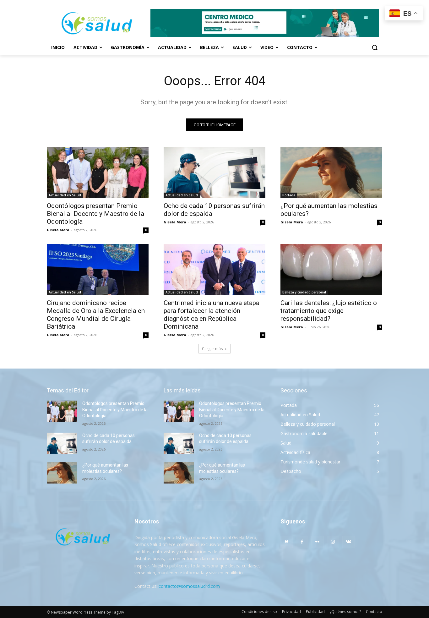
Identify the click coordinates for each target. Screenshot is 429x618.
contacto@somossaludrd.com (189, 586)
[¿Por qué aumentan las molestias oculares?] (331, 172)
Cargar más (212, 348)
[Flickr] (317, 542)
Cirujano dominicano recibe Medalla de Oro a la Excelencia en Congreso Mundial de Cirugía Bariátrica (96, 314)
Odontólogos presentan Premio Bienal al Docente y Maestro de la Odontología (95, 213)
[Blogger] (286, 542)
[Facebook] (302, 542)
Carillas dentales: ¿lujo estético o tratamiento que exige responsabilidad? (328, 310)
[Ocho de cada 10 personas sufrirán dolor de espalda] (214, 172)
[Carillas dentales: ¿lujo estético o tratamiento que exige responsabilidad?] (331, 269)
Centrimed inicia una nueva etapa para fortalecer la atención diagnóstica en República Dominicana (211, 314)
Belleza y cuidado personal (304, 292)
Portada (288, 195)
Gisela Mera (58, 229)
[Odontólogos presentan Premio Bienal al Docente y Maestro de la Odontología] (98, 172)
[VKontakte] (348, 542)
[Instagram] (333, 542)
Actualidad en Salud (65, 195)
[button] (374, 47)
